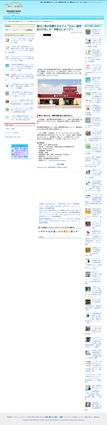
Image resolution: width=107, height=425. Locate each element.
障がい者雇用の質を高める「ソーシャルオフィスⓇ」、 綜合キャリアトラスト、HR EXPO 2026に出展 (22, 118)
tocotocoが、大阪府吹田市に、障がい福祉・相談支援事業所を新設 (93, 406)
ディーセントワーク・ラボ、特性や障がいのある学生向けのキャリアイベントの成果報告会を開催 (22, 110)
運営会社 (96, 417)
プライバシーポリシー (20, 417)
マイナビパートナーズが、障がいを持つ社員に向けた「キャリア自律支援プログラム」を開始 (22, 58)
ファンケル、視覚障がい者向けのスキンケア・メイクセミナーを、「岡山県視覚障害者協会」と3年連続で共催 (22, 102)
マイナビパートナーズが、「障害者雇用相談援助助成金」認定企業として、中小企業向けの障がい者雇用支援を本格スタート (93, 199)
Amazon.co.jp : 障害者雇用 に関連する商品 (52, 167)
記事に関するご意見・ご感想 (54, 417)
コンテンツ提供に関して (85, 417)
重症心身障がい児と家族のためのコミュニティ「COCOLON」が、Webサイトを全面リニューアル (22, 94)
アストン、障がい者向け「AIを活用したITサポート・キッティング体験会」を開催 (22, 40)
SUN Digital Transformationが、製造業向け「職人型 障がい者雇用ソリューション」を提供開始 (22, 86)
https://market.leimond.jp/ (57, 160)
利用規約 (9, 417)
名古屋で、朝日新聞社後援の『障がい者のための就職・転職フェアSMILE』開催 (93, 354)
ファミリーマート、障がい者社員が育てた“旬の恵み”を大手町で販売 (93, 330)
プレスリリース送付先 (12, 133)
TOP (5, 21)
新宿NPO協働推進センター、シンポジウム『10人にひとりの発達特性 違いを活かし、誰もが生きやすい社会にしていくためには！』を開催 (59, 220)
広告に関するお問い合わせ (13, 137)
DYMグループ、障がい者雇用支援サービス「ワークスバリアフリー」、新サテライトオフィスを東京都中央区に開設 (93, 277)
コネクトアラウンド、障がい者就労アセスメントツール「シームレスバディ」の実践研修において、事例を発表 (93, 378)
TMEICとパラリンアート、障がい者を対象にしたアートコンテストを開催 (93, 173)
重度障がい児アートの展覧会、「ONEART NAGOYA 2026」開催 (93, 251)
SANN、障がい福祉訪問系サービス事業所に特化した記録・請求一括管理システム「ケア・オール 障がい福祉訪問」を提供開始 (93, 55)
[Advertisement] (63, 9)
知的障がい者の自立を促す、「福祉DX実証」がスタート (56, 204)
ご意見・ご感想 (10, 128)
